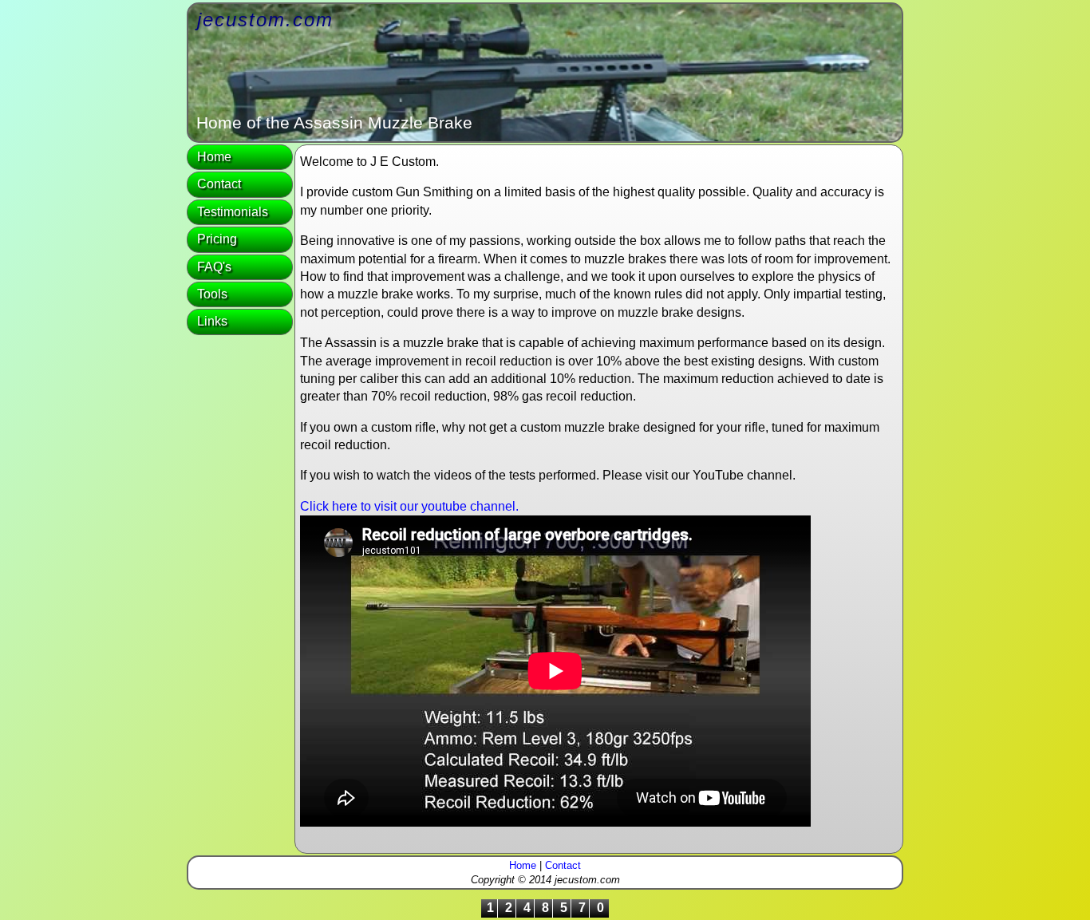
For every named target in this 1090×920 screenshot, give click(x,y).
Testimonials (232, 212)
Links (212, 321)
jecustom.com (265, 19)
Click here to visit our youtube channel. (409, 506)
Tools (212, 294)
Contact (219, 184)
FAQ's (214, 267)
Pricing (217, 239)
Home (214, 157)
